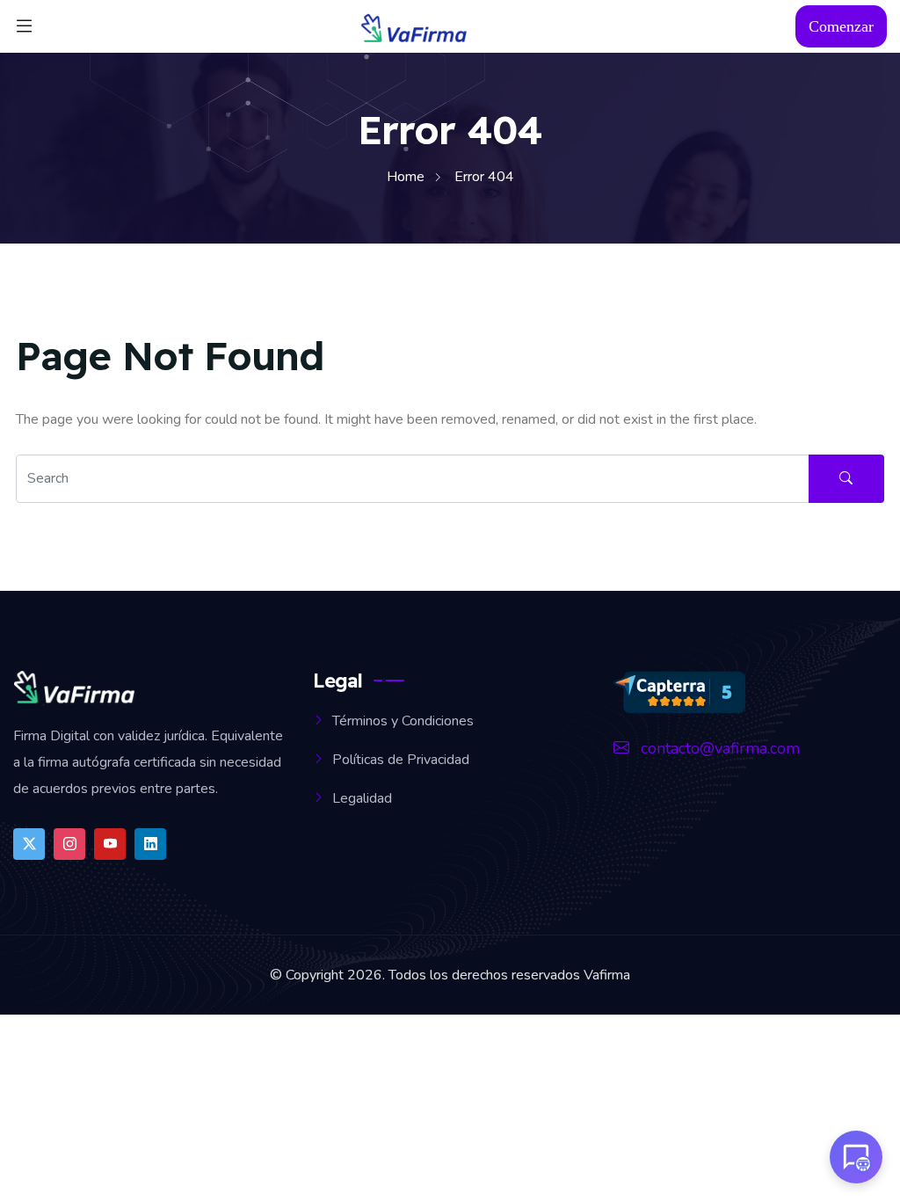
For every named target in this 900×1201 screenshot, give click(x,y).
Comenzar (841, 26)
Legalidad (362, 798)
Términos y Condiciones (403, 721)
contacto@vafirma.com (718, 748)
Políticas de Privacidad (400, 759)
